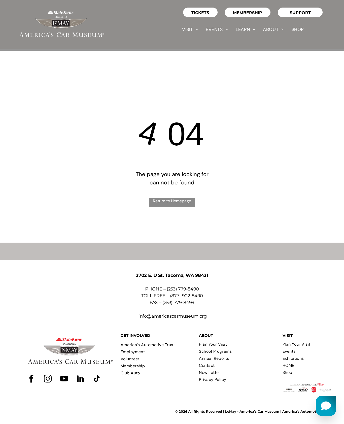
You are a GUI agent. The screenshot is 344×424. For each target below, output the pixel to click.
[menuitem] (190, 29)
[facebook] (31, 379)
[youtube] (63, 379)
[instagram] (47, 379)
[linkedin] (80, 379)
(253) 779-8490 (183, 289)
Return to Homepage (172, 201)
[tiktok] (96, 379)
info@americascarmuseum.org (173, 316)
